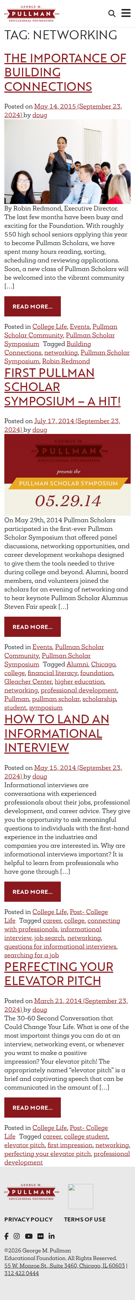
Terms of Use (84, 1219)
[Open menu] (126, 13)
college (14, 673)
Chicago (103, 664)
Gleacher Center (28, 682)
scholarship (99, 699)
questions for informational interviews (60, 946)
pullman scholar (56, 699)
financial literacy (52, 673)
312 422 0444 (21, 1273)
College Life (49, 326)
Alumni (77, 664)
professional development (79, 690)
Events (80, 326)
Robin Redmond (66, 361)
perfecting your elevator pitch (47, 1154)
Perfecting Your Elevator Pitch (58, 974)
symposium (46, 707)
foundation (96, 673)
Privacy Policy (28, 1219)
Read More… (37, 306)
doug (39, 115)
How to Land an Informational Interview (56, 733)
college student (86, 1136)
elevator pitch (24, 1145)
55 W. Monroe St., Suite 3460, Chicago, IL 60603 (64, 1265)
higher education (79, 682)
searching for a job (31, 955)
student (15, 707)
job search (49, 938)
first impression (70, 1145)
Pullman (16, 699)
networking (61, 352)
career (52, 920)
